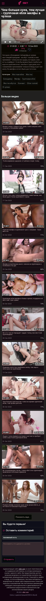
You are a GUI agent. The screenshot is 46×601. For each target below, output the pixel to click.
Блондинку (7, 79)
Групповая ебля (28, 79)
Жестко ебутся (9, 83)
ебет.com (22, 569)
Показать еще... (23, 517)
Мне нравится (16, 50)
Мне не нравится (29, 50)
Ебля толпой (32, 83)
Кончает (21, 83)
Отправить (9, 559)
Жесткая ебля (18, 74)
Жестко (29, 74)
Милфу (17, 79)
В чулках (6, 87)
